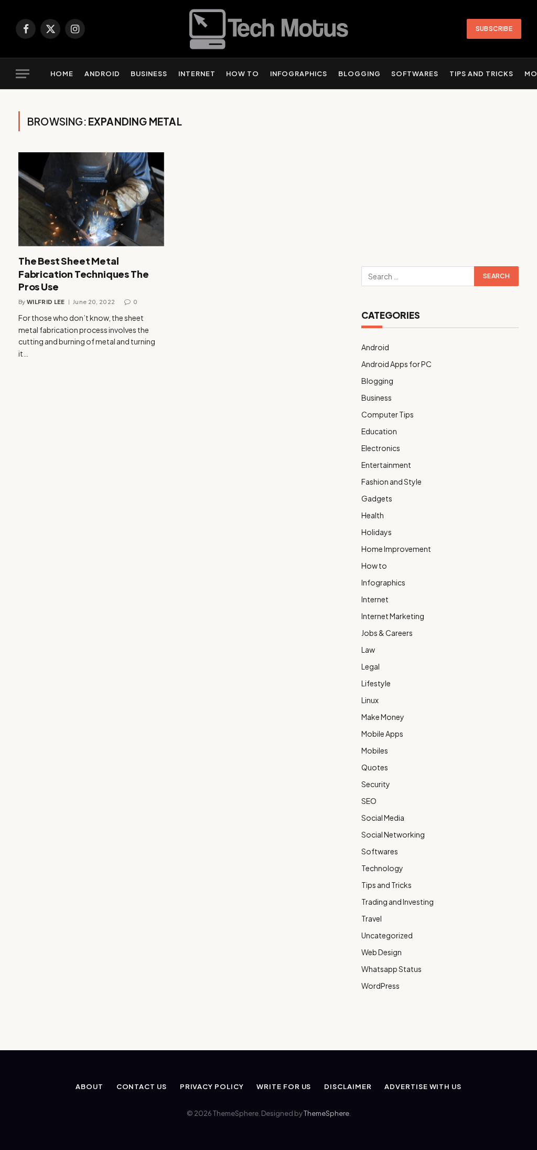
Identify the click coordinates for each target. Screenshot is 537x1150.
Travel (371, 918)
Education (379, 431)
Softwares (414, 73)
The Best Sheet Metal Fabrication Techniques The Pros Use (83, 273)
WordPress (380, 985)
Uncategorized (387, 935)
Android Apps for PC (396, 364)
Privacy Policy (212, 1086)
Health (372, 515)
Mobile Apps (382, 733)
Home (61, 73)
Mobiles (374, 750)
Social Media (382, 817)
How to (242, 73)
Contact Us (141, 1086)
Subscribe (494, 29)
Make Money (382, 717)
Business (149, 73)
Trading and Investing (397, 901)
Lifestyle (376, 683)
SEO (369, 801)
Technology (382, 868)
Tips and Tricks (481, 73)
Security (375, 784)
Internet (197, 73)
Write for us (283, 1086)
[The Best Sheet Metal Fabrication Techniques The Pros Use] (91, 199)
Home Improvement (396, 548)
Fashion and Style (391, 481)
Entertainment (386, 464)
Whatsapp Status (391, 969)
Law (368, 649)
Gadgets (376, 498)
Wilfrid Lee (46, 301)
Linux (370, 700)
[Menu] (22, 74)
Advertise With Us (422, 1086)
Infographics (298, 73)
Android (102, 73)
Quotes (374, 767)
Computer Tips (387, 414)
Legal (370, 666)
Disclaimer (347, 1086)
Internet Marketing (392, 616)
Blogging (359, 73)
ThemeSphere (326, 1113)
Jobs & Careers (387, 632)
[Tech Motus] (268, 29)
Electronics (380, 448)
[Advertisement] (440, 177)
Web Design (381, 952)
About (89, 1086)
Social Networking (393, 834)
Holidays (376, 532)
